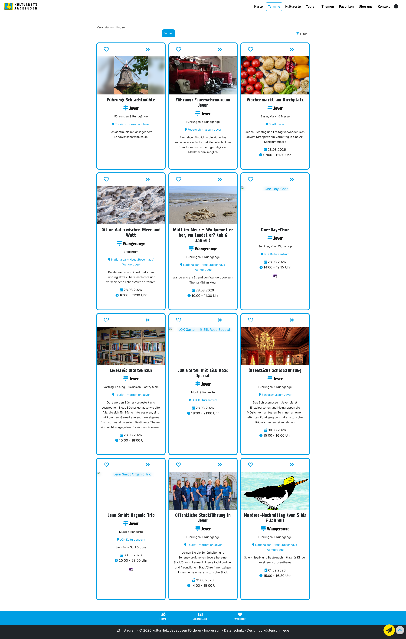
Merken (116, 50)
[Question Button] (389, 630)
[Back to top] (400, 630)
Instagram (128, 630)
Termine (274, 6)
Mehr (154, 50)
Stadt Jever (276, 124)
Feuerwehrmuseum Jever (204, 129)
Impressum (212, 630)
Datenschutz (234, 630)
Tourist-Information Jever (132, 124)
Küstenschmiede (276, 630)
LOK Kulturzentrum (276, 254)
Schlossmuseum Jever (276, 394)
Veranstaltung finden (111, 27)
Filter (303, 34)
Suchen (169, 33)
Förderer (194, 630)
